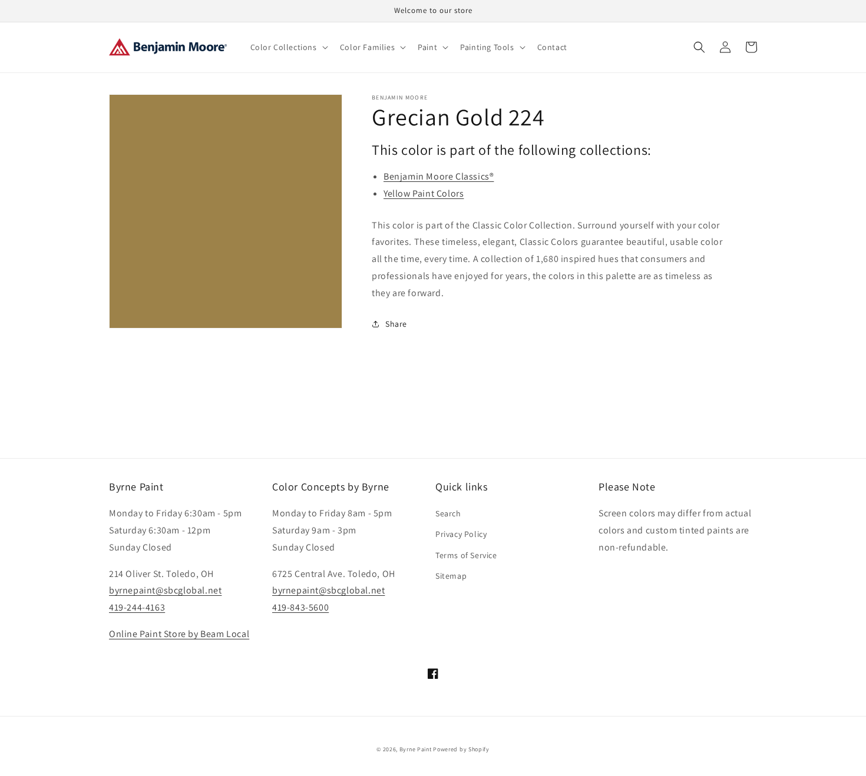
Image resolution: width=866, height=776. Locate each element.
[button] (288, 47)
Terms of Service (466, 555)
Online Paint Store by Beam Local (179, 634)
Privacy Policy (461, 534)
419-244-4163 (137, 607)
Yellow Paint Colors (424, 193)
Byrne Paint (415, 749)
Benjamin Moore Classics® (439, 176)
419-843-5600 (300, 607)
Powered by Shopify (461, 749)
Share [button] (396, 324)
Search (448, 513)
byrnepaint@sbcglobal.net (165, 590)
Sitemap (451, 576)
